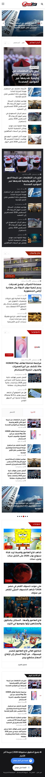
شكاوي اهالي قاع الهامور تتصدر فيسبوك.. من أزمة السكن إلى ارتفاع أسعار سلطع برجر (23, 654)
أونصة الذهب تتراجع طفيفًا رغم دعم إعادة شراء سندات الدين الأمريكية (15, 319)
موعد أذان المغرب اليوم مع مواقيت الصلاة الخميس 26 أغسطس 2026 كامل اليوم (15, 139)
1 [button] (27, 516)
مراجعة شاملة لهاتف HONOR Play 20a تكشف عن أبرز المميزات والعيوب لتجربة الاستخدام (23, 366)
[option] (22, 23)
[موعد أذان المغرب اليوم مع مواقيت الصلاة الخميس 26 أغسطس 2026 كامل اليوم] (34, 139)
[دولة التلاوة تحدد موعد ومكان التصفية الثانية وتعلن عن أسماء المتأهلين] (34, 129)
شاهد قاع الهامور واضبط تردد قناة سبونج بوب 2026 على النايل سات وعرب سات (23, 556)
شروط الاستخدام (22, 772)
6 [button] (17, 516)
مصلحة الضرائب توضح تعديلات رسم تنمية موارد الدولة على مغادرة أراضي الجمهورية (23, 287)
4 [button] (21, 516)
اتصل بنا (32, 772)
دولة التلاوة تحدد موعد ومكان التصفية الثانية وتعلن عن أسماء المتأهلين (15, 128)
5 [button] (19, 516)
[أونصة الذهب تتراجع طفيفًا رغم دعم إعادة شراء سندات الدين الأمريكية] (34, 317)
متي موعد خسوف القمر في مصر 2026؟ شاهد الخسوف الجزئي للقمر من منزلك (23, 589)
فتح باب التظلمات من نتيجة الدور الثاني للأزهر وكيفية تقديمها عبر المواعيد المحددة (24, 181)
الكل (23, 43)
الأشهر (12, 412)
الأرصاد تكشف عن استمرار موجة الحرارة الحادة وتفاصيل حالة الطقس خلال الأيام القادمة (15, 708)
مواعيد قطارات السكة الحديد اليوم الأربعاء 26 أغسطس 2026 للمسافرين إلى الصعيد (23, 25)
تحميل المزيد (22, 665)
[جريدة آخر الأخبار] (29, 4)
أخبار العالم (17, 43)
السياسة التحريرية (9, 772)
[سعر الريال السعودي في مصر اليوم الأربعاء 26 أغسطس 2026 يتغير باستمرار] (34, 116)
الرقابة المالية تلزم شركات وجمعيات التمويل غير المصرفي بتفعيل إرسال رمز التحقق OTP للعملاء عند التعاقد (15, 304)
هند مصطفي (35, 174)
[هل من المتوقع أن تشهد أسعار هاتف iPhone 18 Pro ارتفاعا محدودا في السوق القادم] (34, 393)
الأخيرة (33, 412)
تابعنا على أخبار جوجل (22, 761)
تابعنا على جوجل (22, 768)
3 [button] (23, 516)
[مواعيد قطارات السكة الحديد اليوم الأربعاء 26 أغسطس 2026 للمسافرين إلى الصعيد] (34, 104)
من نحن (39, 772)
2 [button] (25, 516)
